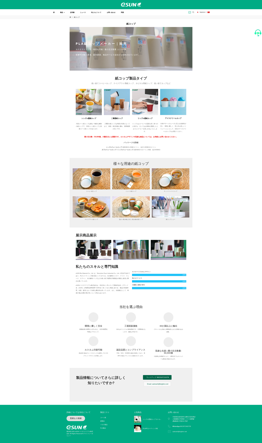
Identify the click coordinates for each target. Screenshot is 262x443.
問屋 (122, 12)
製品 (61, 12)
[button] (101, 392)
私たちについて (96, 12)
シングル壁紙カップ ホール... (152, 419)
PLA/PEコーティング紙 (150, 428)
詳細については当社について (78, 412)
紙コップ (77, 17)
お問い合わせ (111, 12)
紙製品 (102, 421)
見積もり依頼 (76, 418)
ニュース (83, 12)
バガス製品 (103, 424)
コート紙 (103, 417)
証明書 (72, 12)
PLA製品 (103, 428)
